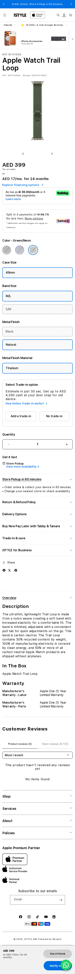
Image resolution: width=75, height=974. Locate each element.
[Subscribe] (60, 900)
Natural (11, 344)
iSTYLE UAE (30, 939)
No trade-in (54, 416)
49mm (10, 272)
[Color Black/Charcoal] (6, 250)
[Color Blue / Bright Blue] (19, 250)
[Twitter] (9, 570)
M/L (8, 296)
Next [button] (71, 4)
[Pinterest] (16, 570)
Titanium (12, 368)
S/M (8, 309)
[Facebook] (4, 570)
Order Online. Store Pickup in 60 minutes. (37, 4)
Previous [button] (4, 4)
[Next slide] (71, 39)
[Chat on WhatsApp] (66, 965)
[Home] (20, 15)
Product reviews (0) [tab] (20, 743)
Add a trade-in (21, 416)
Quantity (8, 434)
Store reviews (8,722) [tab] (55, 743)
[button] (5, 15)
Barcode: (27, 75)
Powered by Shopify (50, 939)
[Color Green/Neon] (33, 250)
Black (9, 331)
